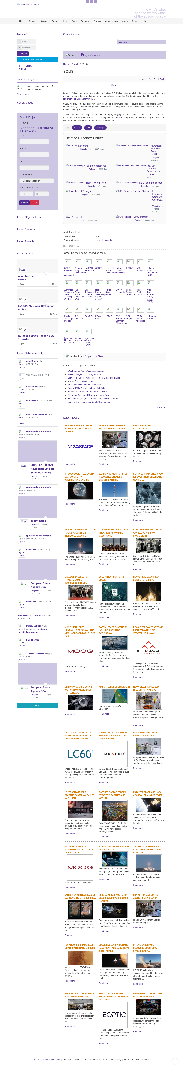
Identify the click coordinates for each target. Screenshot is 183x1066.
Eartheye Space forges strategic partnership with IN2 (112, 795)
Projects (97, 21)
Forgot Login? (25, 65)
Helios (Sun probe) (109, 292)
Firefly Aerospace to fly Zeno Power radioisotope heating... (113, 897)
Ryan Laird (31, 549)
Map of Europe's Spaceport (80, 381)
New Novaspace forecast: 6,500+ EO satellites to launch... (79, 428)
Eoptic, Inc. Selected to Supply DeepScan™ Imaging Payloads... (114, 996)
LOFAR (79, 216)
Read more (70, 463)
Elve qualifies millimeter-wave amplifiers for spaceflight (148, 532)
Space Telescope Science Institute (89, 293)
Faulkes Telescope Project (69, 318)
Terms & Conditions (91, 1059)
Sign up (22, 68)
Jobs (65, 21)
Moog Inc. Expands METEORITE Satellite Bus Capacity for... (79, 849)
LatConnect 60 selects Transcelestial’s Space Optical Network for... (78, 735)
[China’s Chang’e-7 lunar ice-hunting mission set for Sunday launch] (80, 702)
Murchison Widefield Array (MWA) (89, 341)
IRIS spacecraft (79, 317)
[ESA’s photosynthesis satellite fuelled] (149, 746)
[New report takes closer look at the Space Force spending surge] (149, 1006)
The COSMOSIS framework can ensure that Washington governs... (79, 476)
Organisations (111, 21)
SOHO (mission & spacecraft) (69, 271)
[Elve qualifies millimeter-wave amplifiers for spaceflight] (149, 545)
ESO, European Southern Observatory (121, 319)
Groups (55, 21)
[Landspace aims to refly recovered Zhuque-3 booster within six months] (114, 489)
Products (85, 21)
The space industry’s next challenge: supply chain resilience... (148, 849)
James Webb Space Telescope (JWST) (79, 294)
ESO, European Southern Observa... (157, 195)
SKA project (86, 191)
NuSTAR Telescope (89, 269)
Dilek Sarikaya (40, 615)
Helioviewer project (96, 182)
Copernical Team (94, 356)
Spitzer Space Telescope (130, 292)
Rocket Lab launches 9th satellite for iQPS (147, 578)
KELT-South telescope (150, 182)
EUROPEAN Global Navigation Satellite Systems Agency (52, 305)
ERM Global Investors (36, 414)
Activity (44, 21)
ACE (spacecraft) (141, 269)
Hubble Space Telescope (120, 270)
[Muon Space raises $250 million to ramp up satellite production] (149, 700)
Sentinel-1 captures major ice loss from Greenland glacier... (148, 476)
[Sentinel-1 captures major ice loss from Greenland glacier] (149, 492)
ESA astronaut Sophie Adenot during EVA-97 (88, 391)
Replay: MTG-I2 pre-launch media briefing (87, 388)
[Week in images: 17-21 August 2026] (149, 439)
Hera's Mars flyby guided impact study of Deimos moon (93, 398)
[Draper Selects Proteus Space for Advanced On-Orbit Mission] (114, 753)
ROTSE (129, 268)
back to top (161, 407)
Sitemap (145, 1059)
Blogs (74, 21)
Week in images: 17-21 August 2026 (84, 374)
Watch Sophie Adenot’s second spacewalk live (89, 370)
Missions (22, 279)
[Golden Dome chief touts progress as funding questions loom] (114, 544)
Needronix (83, 145)
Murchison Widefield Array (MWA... (156, 150)
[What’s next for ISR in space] (114, 591)
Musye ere (31, 400)
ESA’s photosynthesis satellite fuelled (84, 384)
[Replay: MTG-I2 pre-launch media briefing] (114, 858)
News (134, 21)
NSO (121, 117)
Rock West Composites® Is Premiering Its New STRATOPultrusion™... (148, 630)
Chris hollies (32, 386)
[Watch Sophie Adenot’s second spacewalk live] (114, 439)
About (126, 1059)
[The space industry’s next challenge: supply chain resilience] (149, 863)
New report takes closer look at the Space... (148, 995)
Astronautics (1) (119, 42)
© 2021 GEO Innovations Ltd (47, 1059)
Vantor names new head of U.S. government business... (80, 896)
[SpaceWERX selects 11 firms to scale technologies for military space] (80, 592)
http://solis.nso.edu (103, 240)
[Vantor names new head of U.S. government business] (80, 909)
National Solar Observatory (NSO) (78, 98)
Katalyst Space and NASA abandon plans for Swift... (148, 794)
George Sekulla (33, 626)
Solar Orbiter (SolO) (139, 292)
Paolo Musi (23, 615)
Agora (125, 21)
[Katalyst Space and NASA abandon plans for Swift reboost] (149, 804)
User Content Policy (112, 1059)
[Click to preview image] (115, 85)
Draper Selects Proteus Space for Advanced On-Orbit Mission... (113, 735)
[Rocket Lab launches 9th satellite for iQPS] (149, 591)
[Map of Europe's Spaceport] (114, 696)
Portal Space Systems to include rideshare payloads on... (113, 630)
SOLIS (77, 127)
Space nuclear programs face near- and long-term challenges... (114, 947)
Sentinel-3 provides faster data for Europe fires (89, 401)
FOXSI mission (140, 216)
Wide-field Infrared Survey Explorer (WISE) (150, 295)
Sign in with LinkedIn (32, 59)
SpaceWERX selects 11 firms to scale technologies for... (77, 579)
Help (144, 21)
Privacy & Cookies (71, 1059)
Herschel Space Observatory (111, 270)
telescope (100, 127)
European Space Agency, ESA (36, 335)
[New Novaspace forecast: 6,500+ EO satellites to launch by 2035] (80, 446)
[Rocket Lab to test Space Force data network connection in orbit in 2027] (80, 1004)
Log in (24, 53)
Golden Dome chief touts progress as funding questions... (113, 532)
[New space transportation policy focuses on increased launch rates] (80, 546)
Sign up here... (23, 94)
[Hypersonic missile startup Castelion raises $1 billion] (80, 808)
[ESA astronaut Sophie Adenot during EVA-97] (149, 908)
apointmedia (26, 276)
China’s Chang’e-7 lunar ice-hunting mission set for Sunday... (78, 689)
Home (22, 21)
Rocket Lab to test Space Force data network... (79, 995)
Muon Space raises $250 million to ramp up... (146, 688)
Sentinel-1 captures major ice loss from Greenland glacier (94, 377)
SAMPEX (89, 316)
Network (33, 21)
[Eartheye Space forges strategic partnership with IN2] (114, 810)
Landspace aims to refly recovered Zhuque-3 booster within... (113, 476)
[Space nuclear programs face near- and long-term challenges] (114, 960)
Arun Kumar (32, 361)
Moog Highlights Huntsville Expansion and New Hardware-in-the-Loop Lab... (80, 632)
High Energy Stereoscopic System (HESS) (101, 294)
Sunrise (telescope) (97, 165)
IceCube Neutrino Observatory (153, 168)
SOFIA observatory (121, 290)
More (37, 705)
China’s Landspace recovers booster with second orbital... (146, 947)
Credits (135, 1059)
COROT (98, 268)
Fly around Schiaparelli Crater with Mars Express (90, 394)
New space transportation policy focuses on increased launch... (80, 532)
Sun (88, 127)
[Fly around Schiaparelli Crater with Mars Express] (80, 957)
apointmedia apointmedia (38, 431)
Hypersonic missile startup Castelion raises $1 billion (79, 795)
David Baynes (32, 640)
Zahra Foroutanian (35, 653)
